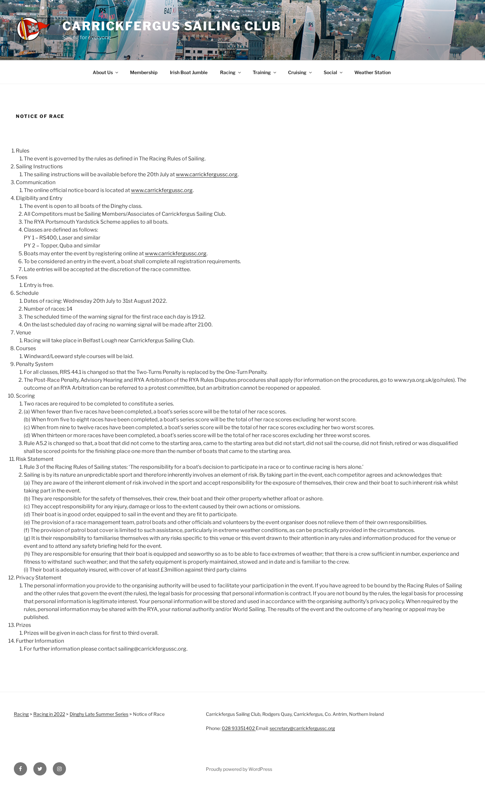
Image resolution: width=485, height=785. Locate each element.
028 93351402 (239, 728)
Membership (143, 72)
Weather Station (372, 72)
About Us (103, 72)
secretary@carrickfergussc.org (302, 728)
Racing (228, 72)
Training (262, 72)
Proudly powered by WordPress (239, 769)
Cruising (297, 72)
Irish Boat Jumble (189, 72)
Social (330, 72)
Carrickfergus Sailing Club (171, 26)
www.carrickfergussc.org (207, 174)
